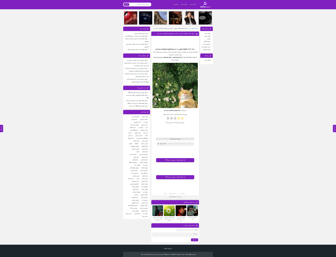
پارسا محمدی (137, 122)
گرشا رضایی (137, 213)
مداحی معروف (206, 49)
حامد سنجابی (135, 181)
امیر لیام (145, 133)
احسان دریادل (138, 135)
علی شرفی (136, 157)
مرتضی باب (145, 200)
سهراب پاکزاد (144, 168)
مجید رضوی (144, 211)
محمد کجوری (135, 203)
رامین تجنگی (136, 176)
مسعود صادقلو (133, 162)
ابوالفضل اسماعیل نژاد (142, 138)
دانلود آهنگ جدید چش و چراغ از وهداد (137, 49)
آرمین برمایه (144, 143)
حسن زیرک (145, 216)
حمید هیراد (131, 178)
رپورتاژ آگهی (207, 41)
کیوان (130, 143)
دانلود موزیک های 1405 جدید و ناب (138, 106)
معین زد (136, 195)
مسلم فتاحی (135, 197)
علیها (138, 152)
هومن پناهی (135, 187)
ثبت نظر (194, 240)
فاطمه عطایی (183, 49)
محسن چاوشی (144, 205)
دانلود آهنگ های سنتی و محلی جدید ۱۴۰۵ (137, 101)
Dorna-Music (175, 60)
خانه (197, 28)
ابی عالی (130, 135)
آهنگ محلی (184, 4)
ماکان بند (145, 213)
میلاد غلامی (136, 189)
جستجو (126, 4)
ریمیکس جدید (206, 44)
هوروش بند (144, 187)
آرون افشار (136, 141)
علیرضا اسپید (133, 154)
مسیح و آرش (144, 197)
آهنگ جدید (193, 4)
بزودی (208, 39)
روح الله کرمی (144, 173)
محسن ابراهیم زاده (133, 205)
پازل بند (145, 122)
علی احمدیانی (144, 160)
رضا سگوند (145, 176)
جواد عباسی (145, 117)
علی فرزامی (145, 152)
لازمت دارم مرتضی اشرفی (141, 33)
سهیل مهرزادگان (134, 168)
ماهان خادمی (135, 211)
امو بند (130, 133)
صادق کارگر (135, 160)
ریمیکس (176, 4)
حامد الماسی (144, 181)
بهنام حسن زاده (134, 125)
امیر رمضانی (137, 133)
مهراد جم (145, 192)
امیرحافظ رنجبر (134, 130)
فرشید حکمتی (135, 149)
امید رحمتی (128, 213)
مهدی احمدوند (136, 192)
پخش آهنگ (167, 248)
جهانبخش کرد (135, 117)
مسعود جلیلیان (144, 162)
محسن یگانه (134, 208)
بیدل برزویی (144, 125)
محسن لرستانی (144, 208)
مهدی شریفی (144, 195)
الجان (146, 135)
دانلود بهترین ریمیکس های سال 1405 (138, 92)
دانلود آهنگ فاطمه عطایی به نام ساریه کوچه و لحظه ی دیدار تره (176, 34)
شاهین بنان (137, 165)
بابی (147, 127)
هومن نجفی (144, 189)
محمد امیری (144, 203)
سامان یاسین (134, 170)
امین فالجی (132, 127)
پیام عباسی (134, 119)
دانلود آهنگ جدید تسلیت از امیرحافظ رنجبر (136, 36)
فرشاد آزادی (145, 149)
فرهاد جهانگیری (135, 146)
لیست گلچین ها (206, 47)
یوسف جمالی (144, 184)
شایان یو (145, 165)
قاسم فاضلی (144, 146)
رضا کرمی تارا (135, 173)
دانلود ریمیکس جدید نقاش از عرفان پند (137, 60)
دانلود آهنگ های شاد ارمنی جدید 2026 (137, 103)
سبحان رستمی (144, 170)
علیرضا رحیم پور (143, 154)
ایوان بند (140, 127)
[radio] (182, 119)
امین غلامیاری (144, 130)
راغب (137, 178)
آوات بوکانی (131, 138)
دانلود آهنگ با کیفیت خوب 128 (174, 177)
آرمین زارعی (145, 141)
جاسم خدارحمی (144, 119)
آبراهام (136, 143)
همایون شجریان (134, 184)
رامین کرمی (145, 178)
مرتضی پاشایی (135, 200)
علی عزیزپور (145, 157)
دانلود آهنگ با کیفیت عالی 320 (174, 160)
